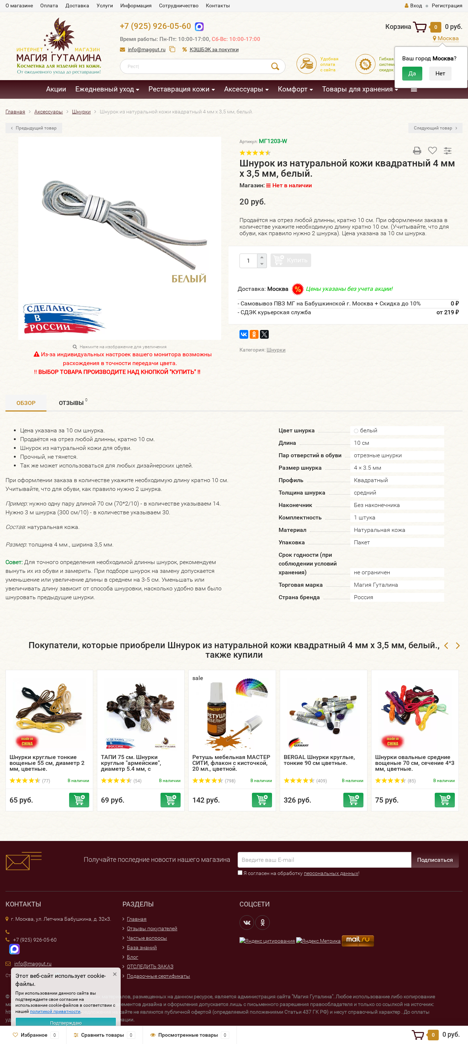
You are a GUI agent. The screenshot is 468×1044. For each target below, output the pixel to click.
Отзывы (73, 402)
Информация (136, 5)
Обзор (25, 402)
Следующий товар (433, 128)
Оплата (49, 5)
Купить (297, 260)
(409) (321, 781)
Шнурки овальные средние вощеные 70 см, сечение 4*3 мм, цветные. (414, 763)
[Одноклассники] (254, 334)
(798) (229, 781)
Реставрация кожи (179, 89)
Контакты (218, 5)
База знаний (142, 947)
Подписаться (435, 859)
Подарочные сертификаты (158, 976)
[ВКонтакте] (243, 334)
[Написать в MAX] (12, 948)
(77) (45, 781)
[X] (264, 334)
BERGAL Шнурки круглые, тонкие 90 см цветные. (319, 760)
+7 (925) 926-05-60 (155, 26)
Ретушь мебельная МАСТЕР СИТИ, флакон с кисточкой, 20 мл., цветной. (231, 763)
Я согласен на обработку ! (300, 873)
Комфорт (292, 89)
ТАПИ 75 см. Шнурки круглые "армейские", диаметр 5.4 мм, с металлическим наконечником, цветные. (135, 769)
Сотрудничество (179, 5)
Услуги (105, 5)
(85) (411, 781)
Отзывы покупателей (152, 928)
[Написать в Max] (197, 26)
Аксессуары (243, 89)
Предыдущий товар (36, 128)
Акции (56, 89)
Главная (137, 919)
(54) (136, 781)
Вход (416, 5)
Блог (132, 957)
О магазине (19, 5)
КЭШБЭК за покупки (214, 49)
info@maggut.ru (147, 49)
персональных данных (331, 873)
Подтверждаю (66, 1023)
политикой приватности (55, 1011)
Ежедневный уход (104, 89)
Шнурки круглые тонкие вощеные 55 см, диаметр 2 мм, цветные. (47, 763)
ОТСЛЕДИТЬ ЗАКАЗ (150, 966)
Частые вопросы (147, 938)
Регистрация (447, 5)
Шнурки (276, 350)
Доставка (77, 5)
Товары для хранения (357, 89)
